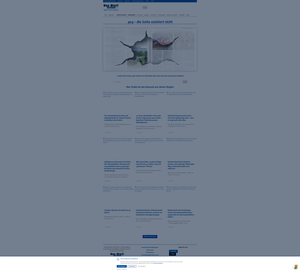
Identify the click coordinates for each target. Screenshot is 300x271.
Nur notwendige (141, 266)
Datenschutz (124, 269)
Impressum (119, 269)
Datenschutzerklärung (158, 263)
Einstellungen (132, 266)
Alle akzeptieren (121, 266)
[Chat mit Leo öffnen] (295, 266)
